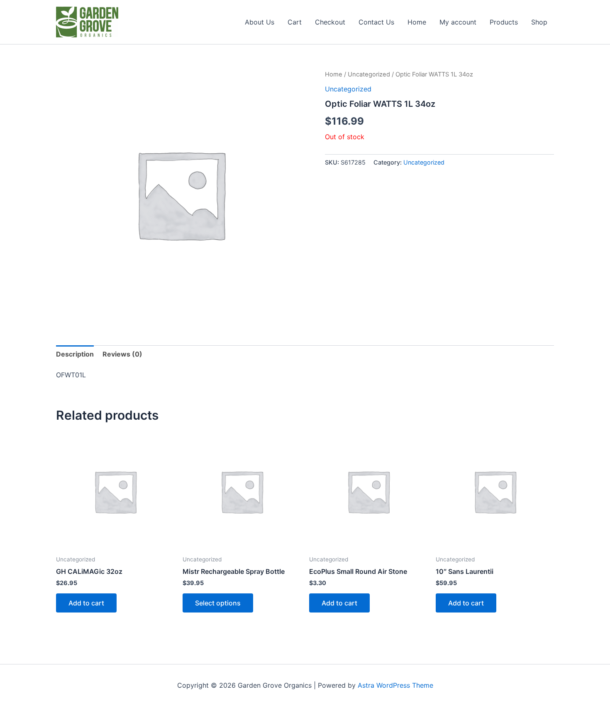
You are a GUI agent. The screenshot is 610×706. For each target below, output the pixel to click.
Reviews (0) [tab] (122, 354)
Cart (295, 22)
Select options (218, 603)
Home (416, 22)
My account (457, 22)
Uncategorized (369, 74)
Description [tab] (75, 354)
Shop (539, 22)
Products (504, 22)
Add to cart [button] (86, 603)
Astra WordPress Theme (395, 685)
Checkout (330, 22)
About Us (259, 22)
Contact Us (376, 22)
